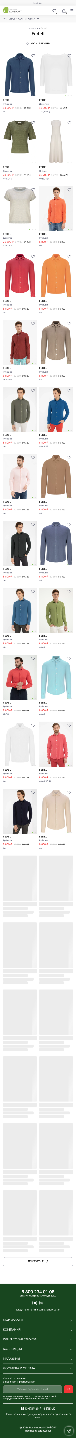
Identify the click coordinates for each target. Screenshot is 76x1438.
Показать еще (38, 1261)
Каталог (33, 28)
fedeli (43, 28)
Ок (68, 1389)
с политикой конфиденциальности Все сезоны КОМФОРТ (29, 1397)
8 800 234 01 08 (38, 1292)
